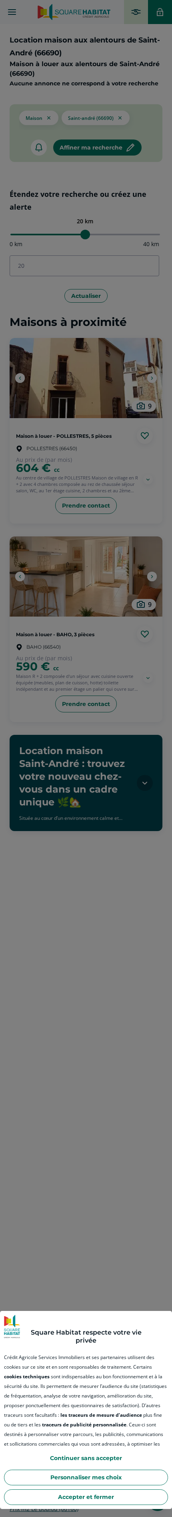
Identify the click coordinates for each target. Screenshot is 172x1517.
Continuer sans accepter (86, 1458)
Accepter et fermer (86, 1497)
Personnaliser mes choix (86, 1477)
